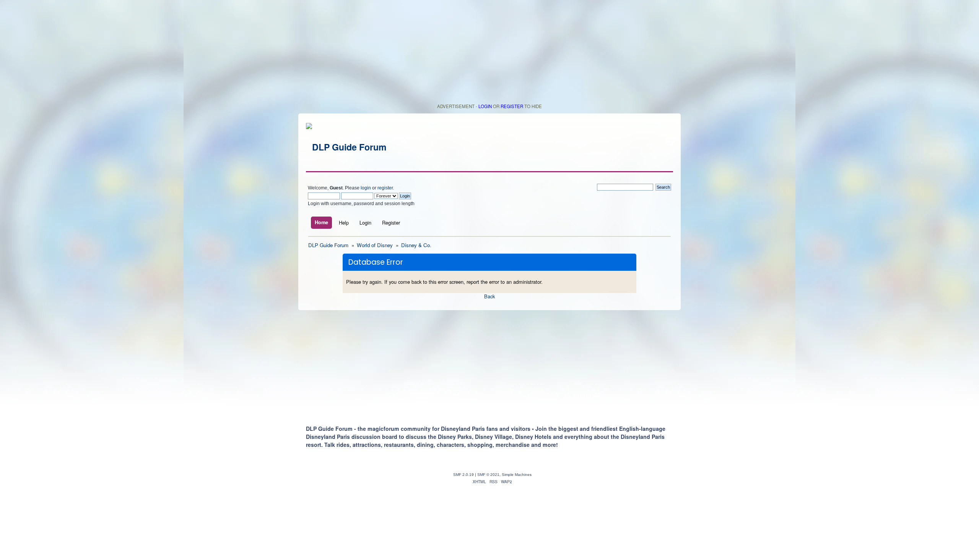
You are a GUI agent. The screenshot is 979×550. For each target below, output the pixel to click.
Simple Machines (517, 474)
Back (489, 296)
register (385, 188)
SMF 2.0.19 (463, 474)
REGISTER (512, 106)
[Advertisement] (489, 53)
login (366, 188)
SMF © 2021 (488, 474)
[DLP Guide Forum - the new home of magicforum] (346, 147)
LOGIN (485, 106)
